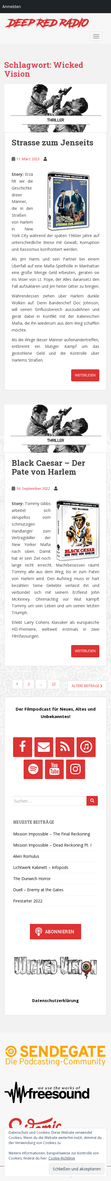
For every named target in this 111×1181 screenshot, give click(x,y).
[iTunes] (86, 747)
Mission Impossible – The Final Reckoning (51, 834)
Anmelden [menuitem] (11, 6)
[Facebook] (22, 747)
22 (54, 684)
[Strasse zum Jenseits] (55, 108)
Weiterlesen (85, 375)
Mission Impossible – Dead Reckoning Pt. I (52, 845)
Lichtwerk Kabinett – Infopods (40, 867)
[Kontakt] (43, 747)
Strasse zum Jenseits (52, 142)
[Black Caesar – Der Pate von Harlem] (55, 429)
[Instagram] (75, 769)
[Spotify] (33, 769)
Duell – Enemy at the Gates (38, 889)
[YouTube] (54, 769)
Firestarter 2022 (27, 901)
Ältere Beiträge (86, 685)
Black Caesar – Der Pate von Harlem (48, 467)
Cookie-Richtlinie (61, 1158)
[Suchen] (92, 801)
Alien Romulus (26, 856)
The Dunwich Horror (32, 878)
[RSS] (65, 747)
